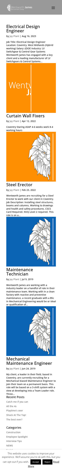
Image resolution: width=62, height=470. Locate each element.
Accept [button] (35, 461)
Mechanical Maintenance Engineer (29, 361)
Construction (13, 432)
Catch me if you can (17, 401)
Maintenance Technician (19, 272)
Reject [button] (47, 461)
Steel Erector (19, 185)
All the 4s (11, 406)
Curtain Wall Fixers (25, 116)
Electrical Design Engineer (23, 28)
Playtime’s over (14, 410)
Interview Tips (14, 441)
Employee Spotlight (17, 436)
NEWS (9, 445)
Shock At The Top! (16, 415)
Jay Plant (14, 36)
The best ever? (14, 419)
